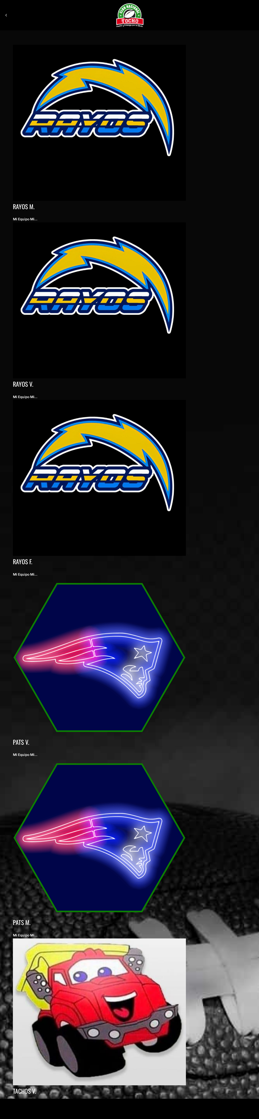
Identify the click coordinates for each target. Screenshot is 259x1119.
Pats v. (21, 742)
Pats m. (22, 922)
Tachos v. (24, 1090)
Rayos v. (23, 383)
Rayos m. (24, 206)
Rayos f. (22, 561)
